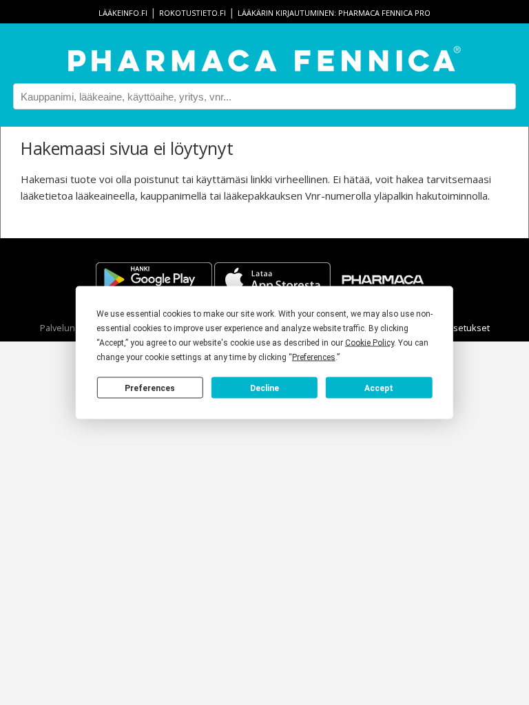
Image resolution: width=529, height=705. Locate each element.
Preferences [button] (313, 357)
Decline (264, 387)
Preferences (150, 387)
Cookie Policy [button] (369, 343)
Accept (378, 387)
